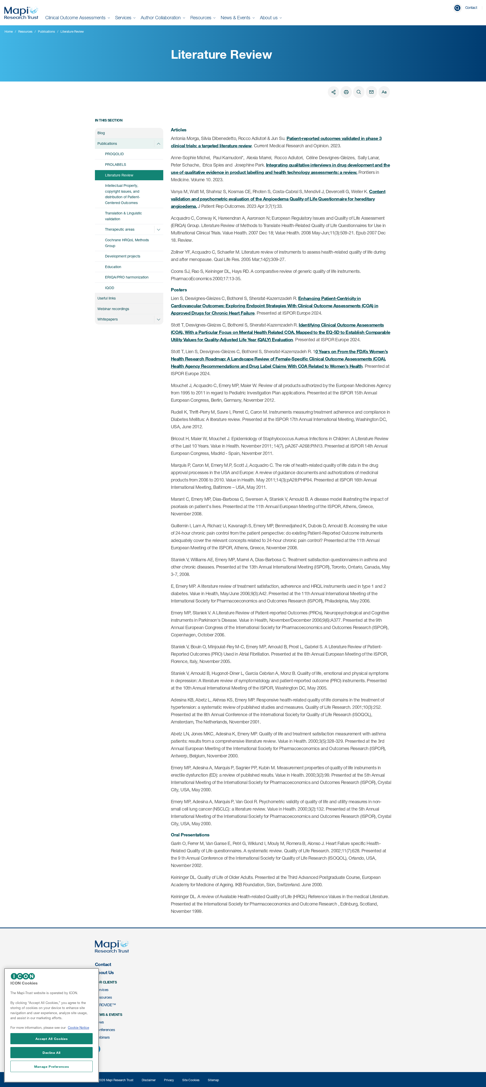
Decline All (51, 1053)
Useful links (106, 298)
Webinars (102, 1037)
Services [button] (124, 17)
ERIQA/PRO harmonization (127, 277)
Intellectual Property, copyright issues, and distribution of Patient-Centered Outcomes (122, 194)
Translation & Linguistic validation (123, 216)
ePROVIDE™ (105, 1004)
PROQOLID (114, 154)
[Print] (346, 92)
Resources (25, 31)
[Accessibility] (384, 92)
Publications (46, 31)
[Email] (371, 92)
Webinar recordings (113, 309)
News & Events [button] (236, 17)
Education (113, 267)
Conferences (105, 1029)
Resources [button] (201, 17)
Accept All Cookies (51, 1038)
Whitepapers (107, 319)
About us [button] (269, 17)
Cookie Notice (78, 1028)
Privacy (169, 1080)
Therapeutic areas (119, 229)
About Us (104, 972)
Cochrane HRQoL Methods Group (127, 243)
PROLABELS (115, 164)
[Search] (358, 92)
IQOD (109, 288)
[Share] (333, 92)
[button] (158, 143)
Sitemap (213, 1080)
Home (9, 31)
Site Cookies (190, 1080)
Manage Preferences (51, 1066)
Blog (101, 133)
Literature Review (119, 175)
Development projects (122, 256)
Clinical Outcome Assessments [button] (76, 17)
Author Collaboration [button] (161, 17)
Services (102, 989)
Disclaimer (149, 1080)
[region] (51, 1025)
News (99, 1022)
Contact (471, 7)
